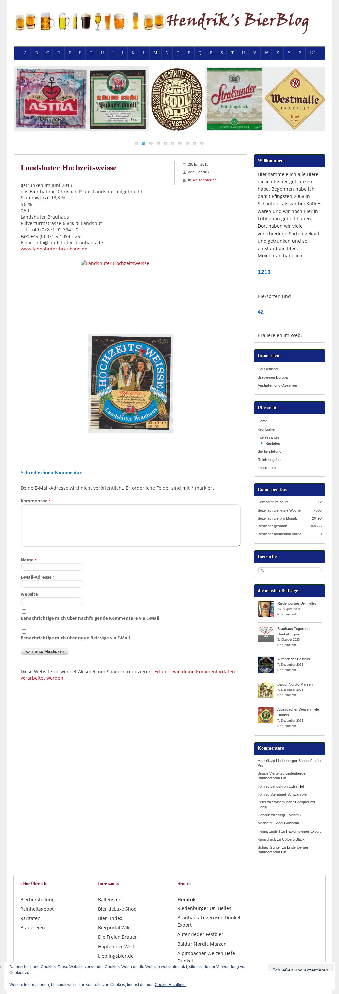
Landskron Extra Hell (287, 786)
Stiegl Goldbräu (288, 815)
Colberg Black (293, 839)
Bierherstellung (269, 451)
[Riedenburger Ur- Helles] (266, 603)
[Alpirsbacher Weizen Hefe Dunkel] (266, 709)
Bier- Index (110, 918)
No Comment (286, 614)
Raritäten (273, 443)
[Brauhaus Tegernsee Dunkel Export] (266, 628)
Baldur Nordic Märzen (295, 684)
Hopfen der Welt (116, 946)
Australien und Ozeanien (277, 385)
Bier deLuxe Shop (117, 909)
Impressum (267, 467)
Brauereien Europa (273, 377)
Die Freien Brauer (117, 937)
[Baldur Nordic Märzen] (266, 684)
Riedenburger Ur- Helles (296, 603)
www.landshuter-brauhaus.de (54, 249)
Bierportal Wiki (114, 927)
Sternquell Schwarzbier (289, 794)
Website (29, 594)
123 (312, 53)
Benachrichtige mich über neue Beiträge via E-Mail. (76, 638)
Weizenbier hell (205, 179)
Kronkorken (267, 429)
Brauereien (32, 927)
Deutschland (268, 369)
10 (202, 143)
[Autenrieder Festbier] (266, 659)
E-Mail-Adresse (38, 577)
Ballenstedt (110, 899)
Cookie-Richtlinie (170, 984)
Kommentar (35, 501)
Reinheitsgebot (269, 460)
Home (262, 421)
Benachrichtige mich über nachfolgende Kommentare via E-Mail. (91, 618)
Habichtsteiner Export (303, 831)
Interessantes (269, 437)
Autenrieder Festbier (293, 659)
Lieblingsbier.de (116, 956)
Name (29, 560)
